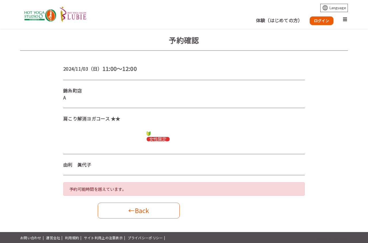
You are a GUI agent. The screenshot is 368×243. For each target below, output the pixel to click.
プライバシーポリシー (145, 237)
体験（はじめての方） (279, 20)
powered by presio (332, 237)
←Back (138, 210)
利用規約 (72, 237)
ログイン (321, 20)
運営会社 (53, 237)
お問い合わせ (30, 237)
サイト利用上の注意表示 (103, 237)
